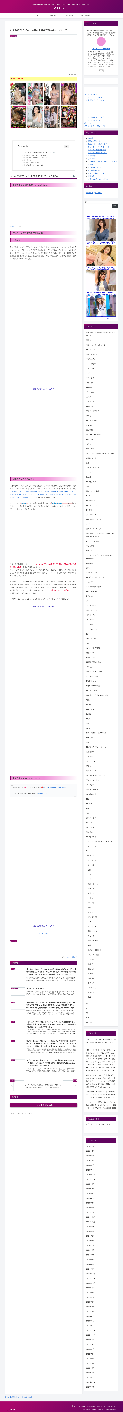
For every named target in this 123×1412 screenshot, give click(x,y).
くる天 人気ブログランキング (95, 100)
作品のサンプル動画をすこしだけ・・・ (37, 157)
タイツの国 (92, 156)
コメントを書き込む (43, 1105)
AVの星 (90, 138)
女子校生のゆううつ (95, 167)
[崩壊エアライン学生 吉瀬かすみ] (69, 116)
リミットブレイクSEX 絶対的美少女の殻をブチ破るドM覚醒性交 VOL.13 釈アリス (101, 1042)
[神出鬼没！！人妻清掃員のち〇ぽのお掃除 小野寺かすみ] (35, 93)
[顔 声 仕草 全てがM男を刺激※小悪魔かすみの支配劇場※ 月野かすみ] (69, 93)
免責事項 (99, 1406)
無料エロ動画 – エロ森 (96, 173)
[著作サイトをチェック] (100, 70)
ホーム (75, 1406)
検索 (86, 202)
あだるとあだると (90, 94)
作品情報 (28, 160)
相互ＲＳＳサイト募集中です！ (95, 126)
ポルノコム (88, 123)
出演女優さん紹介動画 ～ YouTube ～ (37, 155)
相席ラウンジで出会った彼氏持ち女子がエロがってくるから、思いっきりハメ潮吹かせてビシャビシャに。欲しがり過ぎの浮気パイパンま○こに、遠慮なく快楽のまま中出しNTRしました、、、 (100, 1081)
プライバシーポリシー (110, 1406)
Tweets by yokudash (94, 193)
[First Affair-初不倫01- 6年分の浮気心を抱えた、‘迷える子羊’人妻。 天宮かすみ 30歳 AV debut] (35, 116)
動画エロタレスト (111, 318)
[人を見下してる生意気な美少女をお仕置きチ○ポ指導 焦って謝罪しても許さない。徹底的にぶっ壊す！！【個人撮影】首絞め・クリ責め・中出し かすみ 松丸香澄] (52, 116)
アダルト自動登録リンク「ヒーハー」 (98, 117)
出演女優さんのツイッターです (34, 165)
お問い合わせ (91, 1406)
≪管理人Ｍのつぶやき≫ (32, 162)
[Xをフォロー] (102, 70)
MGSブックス (14, 226)
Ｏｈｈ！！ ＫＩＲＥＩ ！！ (98, 147)
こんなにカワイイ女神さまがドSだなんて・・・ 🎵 (38, 152)
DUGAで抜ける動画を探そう (98, 144)
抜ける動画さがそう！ (96, 170)
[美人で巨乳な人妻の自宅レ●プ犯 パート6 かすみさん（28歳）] (18, 116)
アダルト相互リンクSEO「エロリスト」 (19, 1397)
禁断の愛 (91, 176)
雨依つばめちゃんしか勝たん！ (99, 179)
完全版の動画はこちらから (43, 389)
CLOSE (66, 146)
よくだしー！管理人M (101, 49)
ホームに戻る (44, 933)
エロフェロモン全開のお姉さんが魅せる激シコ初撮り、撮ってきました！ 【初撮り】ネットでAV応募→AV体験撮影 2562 (101, 1105)
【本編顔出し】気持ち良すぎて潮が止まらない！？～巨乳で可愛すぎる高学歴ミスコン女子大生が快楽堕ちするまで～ (100, 1094)
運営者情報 (82, 1406)
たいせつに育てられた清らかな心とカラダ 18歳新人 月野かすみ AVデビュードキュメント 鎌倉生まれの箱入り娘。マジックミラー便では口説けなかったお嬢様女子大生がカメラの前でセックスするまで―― (43, 494)
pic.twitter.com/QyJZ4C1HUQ (54, 787)
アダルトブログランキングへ (94, 97)
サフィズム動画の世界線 (97, 150)
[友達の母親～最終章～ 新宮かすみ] (52, 93)
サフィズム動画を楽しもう (97, 153)
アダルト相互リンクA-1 (92, 120)
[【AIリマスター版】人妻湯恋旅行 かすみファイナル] (18, 93)
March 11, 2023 (44, 793)
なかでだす (92, 159)
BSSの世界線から (94, 141)
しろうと (14, 941)
